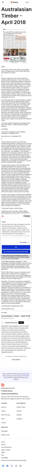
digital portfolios (24, 373)
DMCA (3, 452)
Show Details (23, 242)
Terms (3, 442)
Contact (3, 422)
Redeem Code (5, 435)
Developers (4, 431)
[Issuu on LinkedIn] (7, 466)
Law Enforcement (6, 447)
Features (19, 411)
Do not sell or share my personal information (16, 251)
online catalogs (17, 375)
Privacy (3, 444)
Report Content (5, 450)
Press (2, 419)
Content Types (21, 407)
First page (4, 312)
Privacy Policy (17, 235)
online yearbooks (7, 375)
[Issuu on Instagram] (16, 466)
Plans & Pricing (5, 415)
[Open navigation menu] (2, 2)
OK (16, 247)
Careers (3, 411)
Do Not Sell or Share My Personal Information (13, 460)
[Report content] (29, 318)
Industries (19, 419)
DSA (2, 455)
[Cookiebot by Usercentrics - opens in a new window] (23, 216)
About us (3, 407)
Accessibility (4, 458)
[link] (27, 2)
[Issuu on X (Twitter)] (12, 466)
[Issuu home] (14, 2)
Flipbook (19, 415)
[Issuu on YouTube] (20, 466)
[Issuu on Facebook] (3, 466)
